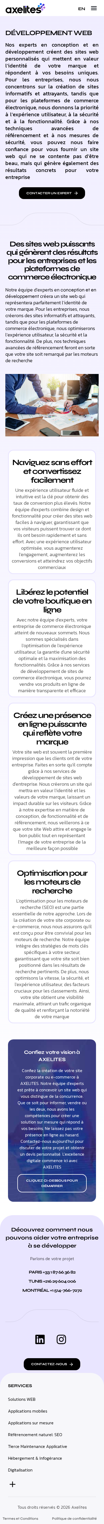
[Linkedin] (40, 1339)
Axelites (79, 1507)
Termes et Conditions (20, 1518)
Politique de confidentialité (74, 1518)
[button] (94, 8)
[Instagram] (61, 1339)
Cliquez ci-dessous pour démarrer (52, 1183)
